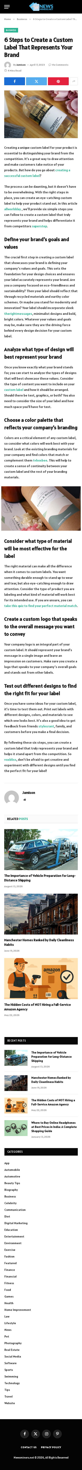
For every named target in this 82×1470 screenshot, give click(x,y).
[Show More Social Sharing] (74, 81)
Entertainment (14, 1236)
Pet (6, 1336)
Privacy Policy (51, 1447)
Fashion (9, 1256)
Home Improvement (17, 1310)
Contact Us (29, 1447)
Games (8, 1296)
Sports (8, 1370)
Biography (11, 1190)
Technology (12, 1383)
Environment (12, 1243)
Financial (10, 1276)
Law (6, 1316)
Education (11, 1230)
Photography (13, 1343)
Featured (10, 1263)
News (7, 1330)
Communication (15, 1210)
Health (8, 1303)
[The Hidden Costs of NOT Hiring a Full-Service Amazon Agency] (41, 978)
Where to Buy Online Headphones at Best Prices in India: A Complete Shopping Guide (54, 1127)
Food (7, 1290)
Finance (9, 1270)
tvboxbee (40, 460)
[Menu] (7, 6)
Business (11, 30)
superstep (39, 226)
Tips (7, 1390)
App (6, 1163)
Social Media (12, 1356)
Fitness (9, 1283)
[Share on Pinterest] (58, 81)
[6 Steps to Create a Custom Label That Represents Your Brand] (41, 114)
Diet (7, 1216)
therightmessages (18, 314)
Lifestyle (10, 1323)
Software (10, 1363)
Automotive (12, 1176)
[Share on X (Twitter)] (36, 81)
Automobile (12, 1170)
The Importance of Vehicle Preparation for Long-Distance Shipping (51, 1057)
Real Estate (12, 1350)
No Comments (60, 64)
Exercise (9, 1250)
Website (9, 1403)
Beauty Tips (12, 1183)
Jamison (21, 64)
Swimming (11, 1376)
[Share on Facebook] (14, 81)
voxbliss (10, 759)
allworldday (12, 209)
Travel (8, 1396)
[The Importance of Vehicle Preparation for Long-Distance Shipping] (41, 849)
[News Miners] (41, 6)
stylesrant (46, 726)
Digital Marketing (16, 1223)
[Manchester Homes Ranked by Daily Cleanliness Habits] (41, 914)
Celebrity (10, 1203)
